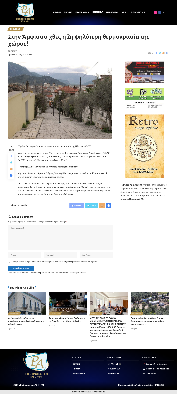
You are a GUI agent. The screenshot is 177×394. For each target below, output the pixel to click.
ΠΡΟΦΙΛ (76, 369)
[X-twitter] (163, 12)
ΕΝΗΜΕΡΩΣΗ (15, 29)
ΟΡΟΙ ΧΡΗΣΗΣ (99, 392)
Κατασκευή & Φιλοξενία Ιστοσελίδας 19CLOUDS (141, 385)
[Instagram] (155, 12)
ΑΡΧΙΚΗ (76, 364)
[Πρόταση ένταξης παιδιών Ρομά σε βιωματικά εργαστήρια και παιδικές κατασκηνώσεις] (150, 303)
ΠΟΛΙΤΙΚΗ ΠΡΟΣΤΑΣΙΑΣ (81, 392)
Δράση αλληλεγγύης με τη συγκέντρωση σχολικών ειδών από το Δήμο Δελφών (26, 321)
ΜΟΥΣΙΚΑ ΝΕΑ (114, 369)
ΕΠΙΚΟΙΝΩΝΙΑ (79, 373)
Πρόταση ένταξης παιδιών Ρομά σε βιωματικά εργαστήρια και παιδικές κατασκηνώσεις (148, 321)
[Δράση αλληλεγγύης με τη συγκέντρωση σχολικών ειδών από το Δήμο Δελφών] (27, 303)
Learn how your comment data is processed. (66, 272)
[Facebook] (159, 12)
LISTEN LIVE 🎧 (114, 364)
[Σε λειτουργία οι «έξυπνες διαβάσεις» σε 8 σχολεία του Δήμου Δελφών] (68, 303)
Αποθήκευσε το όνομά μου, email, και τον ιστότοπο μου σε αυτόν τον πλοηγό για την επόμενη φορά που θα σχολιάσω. (55, 262)
